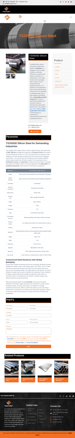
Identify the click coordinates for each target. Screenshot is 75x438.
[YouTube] (73, 396)
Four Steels (10, 338)
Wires (57, 70)
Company (8, 312)
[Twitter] (63, 396)
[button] (45, 21)
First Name (9, 305)
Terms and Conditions (9, 433)
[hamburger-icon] (70, 9)
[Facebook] (60, 396)
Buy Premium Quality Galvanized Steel (61, 86)
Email (7, 319)
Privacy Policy (20, 342)
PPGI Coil (58, 81)
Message (8, 326)
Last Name (32, 305)
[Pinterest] (69, 396)
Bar (57, 74)
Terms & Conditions (32, 342)
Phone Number (33, 319)
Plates (58, 67)
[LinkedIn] (66, 396)
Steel (57, 77)
